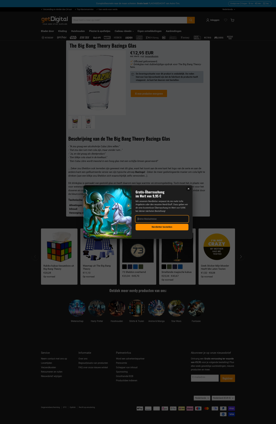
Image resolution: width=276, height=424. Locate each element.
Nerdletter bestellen (162, 227)
